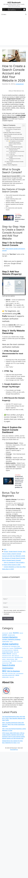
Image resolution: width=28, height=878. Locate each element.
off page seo (13, 660)
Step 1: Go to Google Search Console (15, 137)
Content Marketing (9, 637)
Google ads (15, 650)
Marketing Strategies (10, 659)
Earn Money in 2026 (15, 646)
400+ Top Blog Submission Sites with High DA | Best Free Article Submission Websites (13, 724)
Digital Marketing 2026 (6, 646)
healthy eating (16, 651)
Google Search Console (15, 551)
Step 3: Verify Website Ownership (15, 146)
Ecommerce (11, 648)
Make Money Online (19, 657)
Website (17, 675)
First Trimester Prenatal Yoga (7, 650)
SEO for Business (13, 671)
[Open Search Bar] (26, 14)
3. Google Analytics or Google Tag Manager (16, 156)
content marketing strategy (11, 639)
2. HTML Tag (11, 154)
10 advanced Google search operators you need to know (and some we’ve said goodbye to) (19, 482)
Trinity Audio (16, 90)
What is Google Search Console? (12, 127)
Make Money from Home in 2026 (8, 657)
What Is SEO (11, 677)
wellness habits (5, 677)
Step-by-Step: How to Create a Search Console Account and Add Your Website (13, 134)
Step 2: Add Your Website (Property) (15, 139)
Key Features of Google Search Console (13, 558)
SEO (5, 549)
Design (11, 641)
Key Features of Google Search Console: (13, 130)
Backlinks (16, 633)
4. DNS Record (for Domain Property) (14, 159)
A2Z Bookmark (14, 2)
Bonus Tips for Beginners (10, 165)
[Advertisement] (14, 31)
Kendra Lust (17, 655)
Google (6, 551)
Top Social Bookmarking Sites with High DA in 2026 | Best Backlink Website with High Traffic (13, 718)
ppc (10, 662)
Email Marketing (18, 648)
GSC (24, 551)
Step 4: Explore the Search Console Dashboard (15, 162)
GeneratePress (14, 749)
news (16, 659)
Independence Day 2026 (6, 655)
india (13, 655)
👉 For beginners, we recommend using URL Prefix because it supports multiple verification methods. (16, 143)
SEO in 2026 (5, 673)
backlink (10, 632)
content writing (5, 641)
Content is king (11, 635)
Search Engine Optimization (8, 666)
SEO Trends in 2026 (11, 673)
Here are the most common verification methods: (14, 149)
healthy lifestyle (6, 653)
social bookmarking (19, 673)
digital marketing (10, 644)
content (4, 635)
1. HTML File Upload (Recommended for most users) (16, 152)
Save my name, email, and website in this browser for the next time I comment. (14, 612)
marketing (4, 659)
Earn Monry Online (5, 648)
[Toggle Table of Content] (22, 125)
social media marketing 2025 (8, 675)
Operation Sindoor (5, 662)
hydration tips (14, 653)
